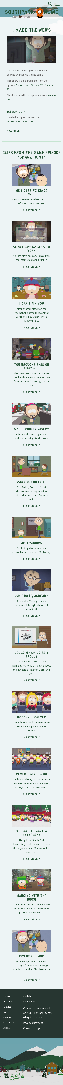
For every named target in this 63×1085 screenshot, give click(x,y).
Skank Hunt (31, 157)
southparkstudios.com (20, 121)
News (6, 1012)
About (6, 1027)
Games (7, 1017)
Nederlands (29, 1001)
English (27, 996)
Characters (9, 1022)
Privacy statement (33, 1022)
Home (6, 996)
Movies (7, 1006)
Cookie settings (31, 1028)
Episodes (8, 1001)
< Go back (13, 130)
